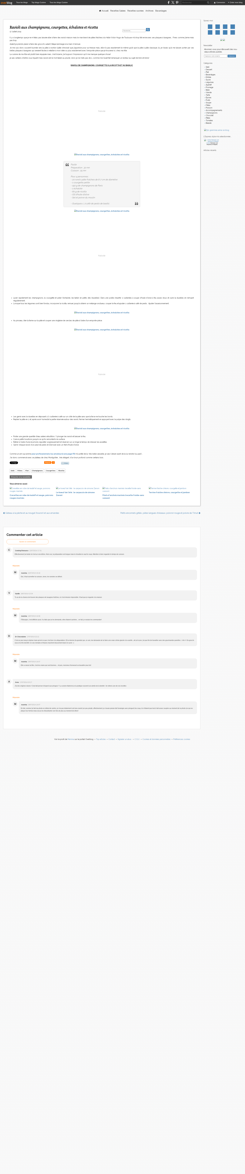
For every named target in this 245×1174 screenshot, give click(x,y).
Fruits (207, 100)
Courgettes (50, 471)
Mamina (71, 739)
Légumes (209, 82)
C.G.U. (137, 739)
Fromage (209, 87)
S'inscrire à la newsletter (21, 477)
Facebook (210, 26)
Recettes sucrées (135, 11)
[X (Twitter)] (172, 2)
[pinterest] (177, 2)
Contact (225, 32)
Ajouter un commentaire (27, 542)
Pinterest (232, 26)
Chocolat (209, 115)
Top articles (101, 739)
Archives (149, 11)
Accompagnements (213, 110)
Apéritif (208, 85)
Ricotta (61, 471)
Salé (12, 471)
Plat (27, 471)
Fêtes (207, 105)
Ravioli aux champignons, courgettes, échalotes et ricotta (54, 27)
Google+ (210, 32)
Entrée (208, 77)
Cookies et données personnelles (156, 739)
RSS (232, 32)
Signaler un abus (125, 739)
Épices (208, 98)
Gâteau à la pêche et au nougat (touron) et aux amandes (32, 513)
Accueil (104, 11)
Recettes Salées (118, 11)
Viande (208, 92)
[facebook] (168, 2)
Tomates (209, 120)
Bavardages (161, 11)
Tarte (207, 95)
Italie (207, 90)
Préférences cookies (181, 739)
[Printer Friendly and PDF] (65, 463)
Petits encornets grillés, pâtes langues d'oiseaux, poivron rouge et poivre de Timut (159, 513)
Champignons (37, 471)
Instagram (225, 26)
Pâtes (19, 471)
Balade (208, 123)
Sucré (208, 80)
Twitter (217, 26)
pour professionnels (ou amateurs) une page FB (53, 454)
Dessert (208, 70)
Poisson (208, 108)
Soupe (208, 103)
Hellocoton (217, 32)
